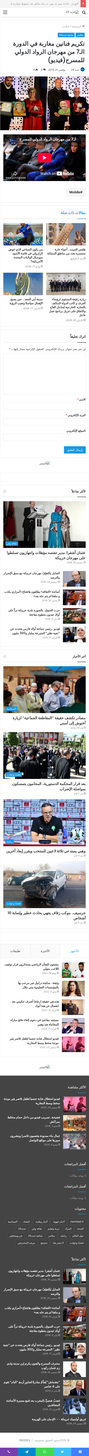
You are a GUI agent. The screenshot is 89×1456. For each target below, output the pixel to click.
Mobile (74, 192)
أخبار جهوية (59, 1221)
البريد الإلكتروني (76, 415)
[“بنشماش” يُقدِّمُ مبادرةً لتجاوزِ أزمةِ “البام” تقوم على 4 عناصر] (74, 1388)
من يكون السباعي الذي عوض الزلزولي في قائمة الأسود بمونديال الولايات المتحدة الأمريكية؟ (25, 255)
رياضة (64, 1235)
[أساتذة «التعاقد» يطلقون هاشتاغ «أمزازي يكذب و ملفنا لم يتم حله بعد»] (74, 597)
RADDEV (24, 1440)
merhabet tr (77, 1221)
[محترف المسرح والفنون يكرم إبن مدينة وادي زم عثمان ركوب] (74, 1369)
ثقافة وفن (37, 1228)
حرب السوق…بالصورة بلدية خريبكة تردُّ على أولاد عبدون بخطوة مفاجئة (34, 612)
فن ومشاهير (15, 1235)
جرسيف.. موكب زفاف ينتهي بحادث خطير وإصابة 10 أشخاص (47, 915)
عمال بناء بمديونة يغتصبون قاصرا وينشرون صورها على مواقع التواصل (35, 1138)
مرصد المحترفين (26, 1242)
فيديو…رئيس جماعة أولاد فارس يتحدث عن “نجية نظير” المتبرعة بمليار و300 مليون (35, 631)
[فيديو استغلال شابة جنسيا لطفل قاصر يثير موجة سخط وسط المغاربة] (73, 1044)
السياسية (12, 1221)
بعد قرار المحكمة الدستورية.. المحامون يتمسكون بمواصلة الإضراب (49, 786)
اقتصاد (26, 1221)
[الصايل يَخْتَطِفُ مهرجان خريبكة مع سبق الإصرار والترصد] (74, 579)
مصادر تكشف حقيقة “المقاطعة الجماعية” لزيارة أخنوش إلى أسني (49, 720)
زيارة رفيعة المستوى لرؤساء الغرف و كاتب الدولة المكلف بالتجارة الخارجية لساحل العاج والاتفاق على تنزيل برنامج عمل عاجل (67, 307)
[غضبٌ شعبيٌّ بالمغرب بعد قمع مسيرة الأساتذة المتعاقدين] (74, 1406)
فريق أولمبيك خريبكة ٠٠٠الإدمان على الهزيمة (59, 1419)
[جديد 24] (72, 12)
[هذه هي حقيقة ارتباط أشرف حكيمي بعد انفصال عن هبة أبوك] (73, 1007)
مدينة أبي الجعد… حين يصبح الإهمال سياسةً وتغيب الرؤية (26, 301)
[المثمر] (44, 463)
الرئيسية (77, 26)
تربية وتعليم (53, 1228)
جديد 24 (75, 69)
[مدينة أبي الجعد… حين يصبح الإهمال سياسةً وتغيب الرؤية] (23, 284)
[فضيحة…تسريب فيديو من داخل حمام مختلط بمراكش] (74, 1123)
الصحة (80, 1228)
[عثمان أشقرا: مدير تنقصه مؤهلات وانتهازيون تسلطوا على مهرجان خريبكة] (74, 1276)
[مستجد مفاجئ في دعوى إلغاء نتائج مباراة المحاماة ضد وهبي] (73, 1026)
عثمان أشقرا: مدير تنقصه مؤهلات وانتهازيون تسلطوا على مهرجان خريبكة (34, 1273)
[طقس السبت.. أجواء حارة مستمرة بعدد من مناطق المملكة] (66, 234)
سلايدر (66, 26)
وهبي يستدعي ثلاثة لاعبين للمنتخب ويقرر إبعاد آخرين (46, 851)
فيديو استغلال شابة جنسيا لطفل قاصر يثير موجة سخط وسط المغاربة (34, 1040)
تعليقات (15, 951)
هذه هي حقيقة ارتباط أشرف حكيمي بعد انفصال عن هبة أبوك (35, 1003)
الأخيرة (45, 951)
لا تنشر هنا (58, 1242)
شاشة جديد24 (66, 34)
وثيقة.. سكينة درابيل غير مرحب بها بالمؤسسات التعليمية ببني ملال (38, 985)
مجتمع (44, 1242)
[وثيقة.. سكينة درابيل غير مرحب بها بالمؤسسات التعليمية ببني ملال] (73, 988)
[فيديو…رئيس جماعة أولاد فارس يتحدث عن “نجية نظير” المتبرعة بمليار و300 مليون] (74, 634)
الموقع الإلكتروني (76, 430)
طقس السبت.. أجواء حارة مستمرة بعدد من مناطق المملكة (66, 251)
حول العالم (78, 1235)
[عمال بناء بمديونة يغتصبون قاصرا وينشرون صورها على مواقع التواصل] (74, 1141)
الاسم (81, 399)
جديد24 (22, 1228)
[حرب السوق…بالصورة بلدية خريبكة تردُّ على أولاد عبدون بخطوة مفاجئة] (74, 616)
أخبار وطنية (41, 1221)
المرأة (68, 1228)
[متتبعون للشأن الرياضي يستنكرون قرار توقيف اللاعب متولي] (73, 970)
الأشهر (74, 951)
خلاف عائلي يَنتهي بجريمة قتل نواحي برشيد (53, 3)
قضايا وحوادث (77, 1242)
